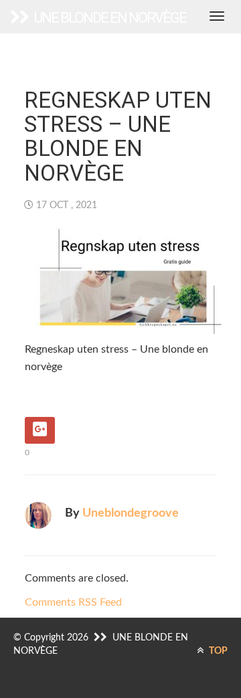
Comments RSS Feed (73, 602)
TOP (217, 651)
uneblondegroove (130, 513)
